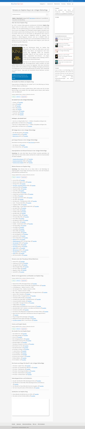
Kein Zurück (32, 18)
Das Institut (15, 246)
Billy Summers (16, 250)
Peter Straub (31, 142)
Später (14, 248)
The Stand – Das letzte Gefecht (19, 185)
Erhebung (15, 244)
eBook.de (18, 96)
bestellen (21, 102)
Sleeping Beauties (17, 241)
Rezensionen (57, 4)
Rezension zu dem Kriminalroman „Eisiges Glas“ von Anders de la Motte (65, 62)
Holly (14, 253)
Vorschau (63, 4)
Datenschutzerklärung (26, 424)
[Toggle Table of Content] (46, 15)
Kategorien (42, 4)
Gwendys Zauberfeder (18, 161)
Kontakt (71, 1)
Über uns (34, 424)
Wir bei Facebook (41, 424)
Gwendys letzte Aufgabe (18, 162)
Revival (14, 239)
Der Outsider (16, 243)
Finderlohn (15, 134)
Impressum (19, 424)
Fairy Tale (15, 251)
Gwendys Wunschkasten (18, 159)
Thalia (13, 96)
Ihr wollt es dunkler (17, 320)
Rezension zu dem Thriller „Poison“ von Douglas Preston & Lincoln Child (65, 56)
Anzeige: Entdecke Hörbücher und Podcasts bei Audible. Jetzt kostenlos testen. (20, 76)
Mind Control (16, 136)
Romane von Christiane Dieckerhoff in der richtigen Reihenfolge (64, 45)
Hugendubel (24, 96)
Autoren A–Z (50, 4)
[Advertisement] (30, 407)
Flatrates (69, 4)
